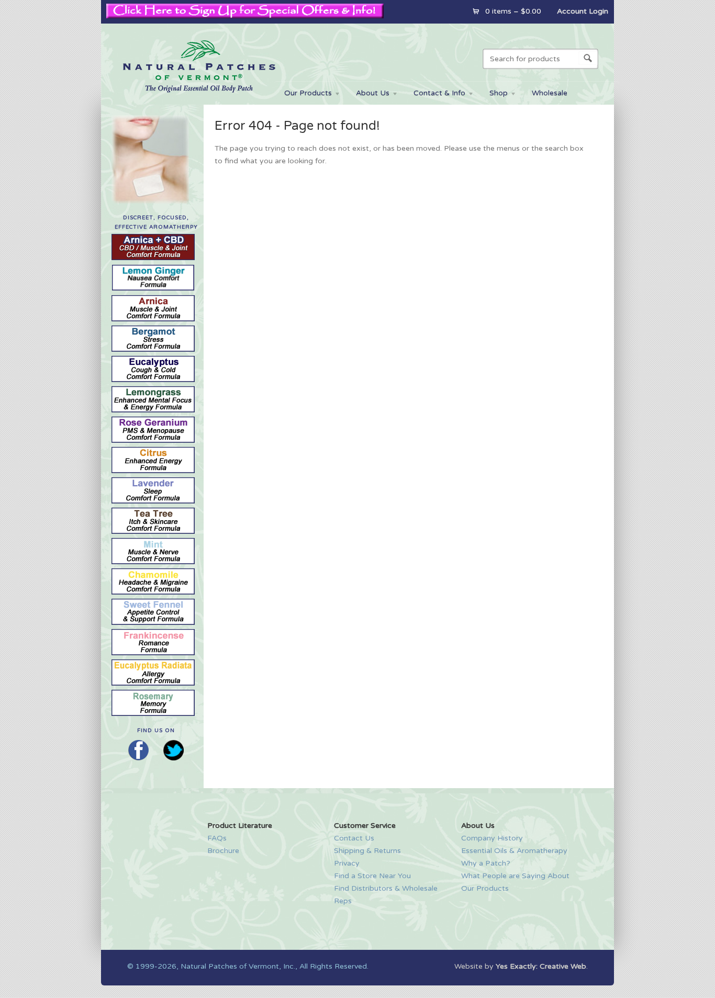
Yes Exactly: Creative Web (541, 966)
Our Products (303, 94)
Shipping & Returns (367, 850)
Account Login (582, 11)
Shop (493, 94)
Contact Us (354, 838)
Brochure (223, 850)
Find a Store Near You (372, 875)
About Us (367, 94)
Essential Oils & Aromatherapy (514, 850)
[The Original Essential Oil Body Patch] (199, 98)
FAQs (217, 838)
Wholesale (549, 92)
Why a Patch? (485, 863)
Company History (492, 838)
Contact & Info (434, 94)
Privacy (347, 863)
